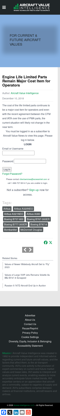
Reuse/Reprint (30, 328)
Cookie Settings (30, 337)
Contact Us (30, 324)
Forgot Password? (12, 173)
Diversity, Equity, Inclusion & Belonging (30, 341)
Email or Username (12, 148)
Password (7, 161)
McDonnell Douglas (31, 229)
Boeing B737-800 (13, 219)
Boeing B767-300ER (38, 219)
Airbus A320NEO (23, 208)
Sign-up (34, 190)
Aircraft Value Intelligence (25, 93)
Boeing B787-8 (38, 224)
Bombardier (10, 229)
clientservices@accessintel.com (33, 179)
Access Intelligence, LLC (24, 405)
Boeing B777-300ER (15, 224)
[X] (50, 242)
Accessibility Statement (30, 345)
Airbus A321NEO (13, 214)
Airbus (6, 208)
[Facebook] (45, 242)
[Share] (28, 412)
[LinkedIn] (16, 412)
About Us (30, 319)
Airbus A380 (33, 214)
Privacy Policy (30, 332)
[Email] (22, 412)
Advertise (30, 315)
